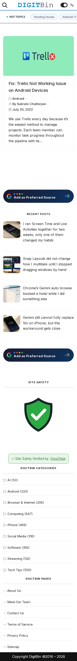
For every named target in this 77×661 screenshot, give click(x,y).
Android (18, 98)
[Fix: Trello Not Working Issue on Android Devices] (38, 56)
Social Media (16, 536)
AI (8, 480)
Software (14, 547)
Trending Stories (44, 17)
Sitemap (13, 647)
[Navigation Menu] (71, 5)
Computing (15, 514)
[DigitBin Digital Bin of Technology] (35, 4)
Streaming (14, 559)
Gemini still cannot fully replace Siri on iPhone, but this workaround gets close (48, 322)
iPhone (12, 525)
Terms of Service (20, 624)
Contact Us (15, 613)
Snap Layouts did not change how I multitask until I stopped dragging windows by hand (47, 264)
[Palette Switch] (64, 5)
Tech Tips (14, 570)
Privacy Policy (17, 635)
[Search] (4, 5)
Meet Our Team (18, 602)
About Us (14, 591)
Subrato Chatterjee (31, 104)
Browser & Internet (21, 502)
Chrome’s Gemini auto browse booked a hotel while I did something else (47, 293)
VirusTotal (57, 459)
